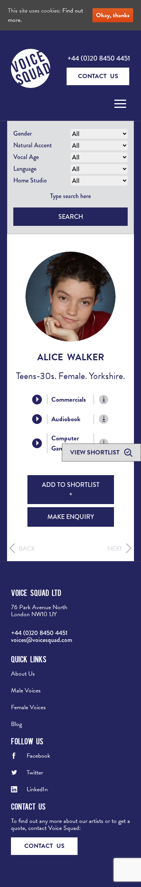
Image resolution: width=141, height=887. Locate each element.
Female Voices (28, 707)
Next (114, 548)
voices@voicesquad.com (41, 639)
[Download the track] (104, 399)
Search (70, 216)
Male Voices (26, 690)
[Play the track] (37, 399)
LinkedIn (37, 789)
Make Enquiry (70, 516)
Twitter (35, 772)
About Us (23, 673)
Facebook (38, 755)
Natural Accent (32, 145)
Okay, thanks (113, 15)
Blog (16, 724)
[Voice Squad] (30, 69)
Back (27, 548)
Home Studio (30, 180)
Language (24, 168)
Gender (22, 133)
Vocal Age (26, 156)
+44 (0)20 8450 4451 (98, 58)
